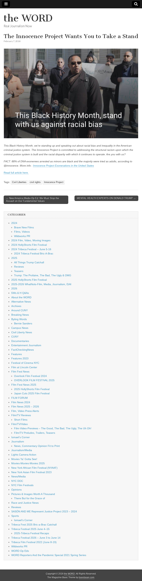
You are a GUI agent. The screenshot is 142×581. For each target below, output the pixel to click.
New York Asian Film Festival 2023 (31, 472)
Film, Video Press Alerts (25, 410)
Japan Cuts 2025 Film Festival (32, 393)
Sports (15, 515)
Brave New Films (24, 227)
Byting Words (19, 319)
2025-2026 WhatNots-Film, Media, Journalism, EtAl (41, 284)
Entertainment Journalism (26, 345)
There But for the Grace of (29, 498)
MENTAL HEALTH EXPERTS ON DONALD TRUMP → (106, 198)
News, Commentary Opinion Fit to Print (37, 445)
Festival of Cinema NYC (25, 362)
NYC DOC (17, 480)
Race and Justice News (25, 502)
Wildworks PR (22, 236)
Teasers (18, 271)
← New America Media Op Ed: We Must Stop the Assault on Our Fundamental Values (32, 200)
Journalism (17, 441)
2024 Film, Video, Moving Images (30, 240)
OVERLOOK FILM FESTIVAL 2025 (34, 380)
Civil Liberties (19, 182)
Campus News (19, 327)
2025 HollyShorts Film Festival (29, 279)
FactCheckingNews (22, 349)
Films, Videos (22, 231)
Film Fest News (20, 371)
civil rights (35, 182)
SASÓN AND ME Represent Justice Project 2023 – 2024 (44, 511)
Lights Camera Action (23, 454)
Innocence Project (53, 182)
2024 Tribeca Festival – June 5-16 (31, 249)
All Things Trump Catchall (29, 262)
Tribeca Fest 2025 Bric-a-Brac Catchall (34, 524)
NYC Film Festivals (22, 485)
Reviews (19, 266)
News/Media (18, 476)
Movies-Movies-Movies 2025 (28, 463)
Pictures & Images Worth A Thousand (33, 494)
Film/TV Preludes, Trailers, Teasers (34, 432)
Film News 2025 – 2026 (25, 406)
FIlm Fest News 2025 (23, 384)
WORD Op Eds (20, 550)
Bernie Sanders (23, 323)
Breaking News (20, 314)
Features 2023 (19, 358)
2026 (14, 288)
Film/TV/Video (19, 424)
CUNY (14, 336)
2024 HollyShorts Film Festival (29, 244)
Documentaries (20, 341)
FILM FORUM (19, 397)
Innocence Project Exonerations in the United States (63, 165)
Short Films (20, 419)
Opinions (16, 489)
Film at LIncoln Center (24, 367)
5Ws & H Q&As (20, 292)
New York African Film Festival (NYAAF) (34, 467)
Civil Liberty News (21, 332)
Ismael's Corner (20, 437)
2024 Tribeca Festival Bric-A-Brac (33, 253)
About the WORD (21, 297)
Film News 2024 (20, 402)
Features (16, 354)
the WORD (28, 18)
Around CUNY (19, 310)
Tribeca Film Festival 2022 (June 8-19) (34, 542)
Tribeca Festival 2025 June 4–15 (30, 529)
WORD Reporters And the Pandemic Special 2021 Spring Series (48, 555)
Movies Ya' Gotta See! (24, 459)
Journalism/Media (21, 450)
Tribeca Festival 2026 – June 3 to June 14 (35, 537)
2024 (14, 222)
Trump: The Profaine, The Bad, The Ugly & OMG (42, 275)
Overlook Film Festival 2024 (30, 376)
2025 (14, 257)
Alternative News (21, 301)
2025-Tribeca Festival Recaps (31, 533)
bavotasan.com (86, 577)
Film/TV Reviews (21, 415)
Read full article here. (16, 172)
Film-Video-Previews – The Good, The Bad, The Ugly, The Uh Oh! (52, 428)
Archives (16, 306)
